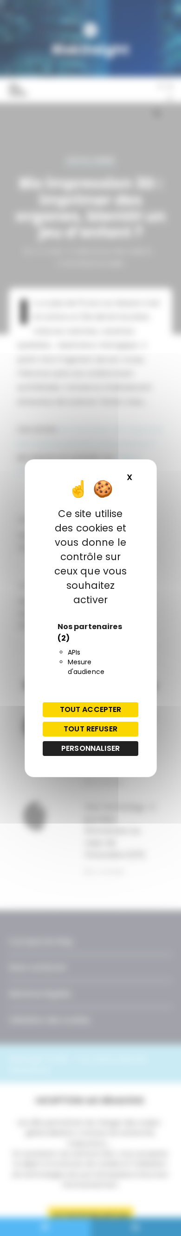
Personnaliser (90, 748)
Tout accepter (91, 709)
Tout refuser (90, 729)
